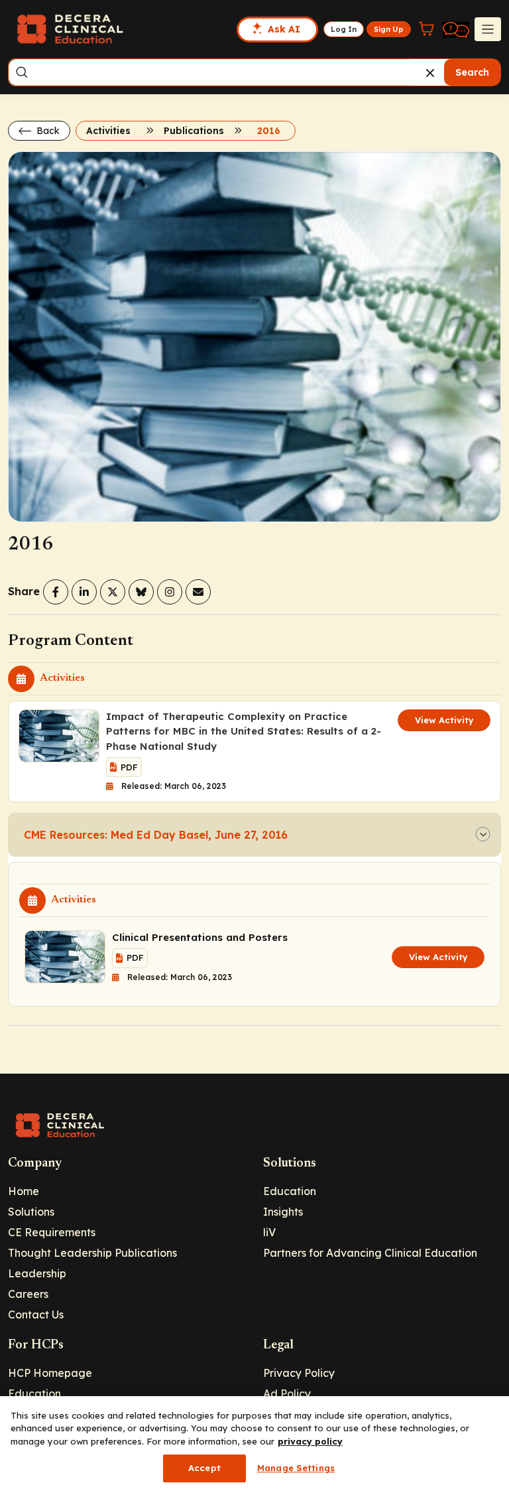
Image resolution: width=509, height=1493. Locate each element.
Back (47, 131)
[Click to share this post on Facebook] (55, 591)
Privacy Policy (299, 1373)
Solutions (31, 1211)
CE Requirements (51, 1232)
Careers (28, 1294)
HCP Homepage (50, 1373)
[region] (254, 1444)
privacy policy (310, 1441)
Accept (204, 1467)
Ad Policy (287, 1393)
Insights (283, 1211)
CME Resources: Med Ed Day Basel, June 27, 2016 (156, 834)
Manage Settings (296, 1467)
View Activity (444, 720)
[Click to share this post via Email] (198, 591)
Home (23, 1191)
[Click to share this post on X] (112, 591)
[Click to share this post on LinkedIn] (84, 591)
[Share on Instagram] (169, 591)
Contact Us (36, 1314)
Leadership (37, 1273)
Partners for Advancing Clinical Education (370, 1252)
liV (269, 1232)
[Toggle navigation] (488, 29)
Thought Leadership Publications (92, 1252)
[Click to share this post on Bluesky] (141, 591)
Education (289, 1191)
